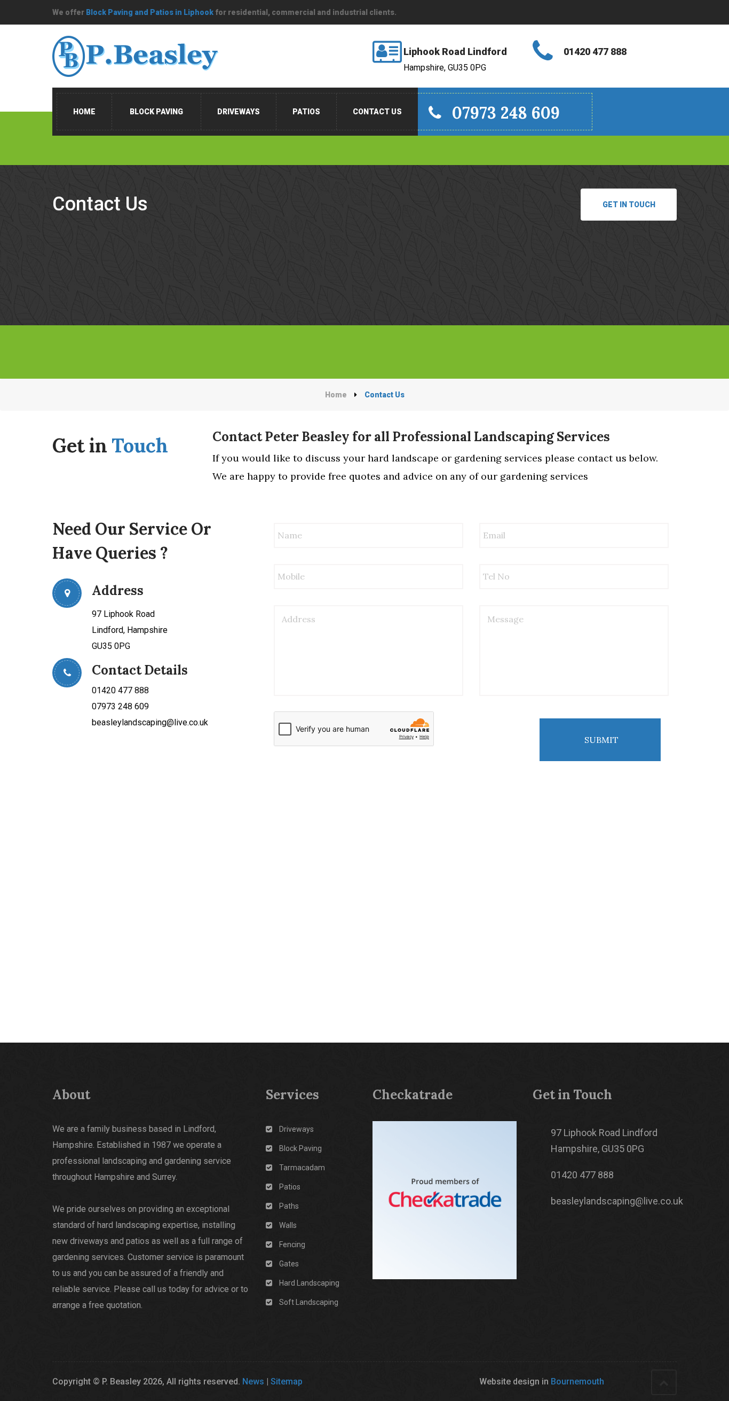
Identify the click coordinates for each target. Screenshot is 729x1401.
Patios (306, 111)
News (253, 1381)
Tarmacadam (302, 1167)
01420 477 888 (120, 690)
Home (84, 111)
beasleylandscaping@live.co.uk (150, 722)
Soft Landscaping (308, 1302)
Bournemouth (577, 1381)
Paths (289, 1206)
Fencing (292, 1244)
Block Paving (156, 111)
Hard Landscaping (309, 1283)
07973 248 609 (506, 113)
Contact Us (377, 111)
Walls (288, 1225)
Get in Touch (629, 204)
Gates (289, 1263)
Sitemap (287, 1381)
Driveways (238, 111)
